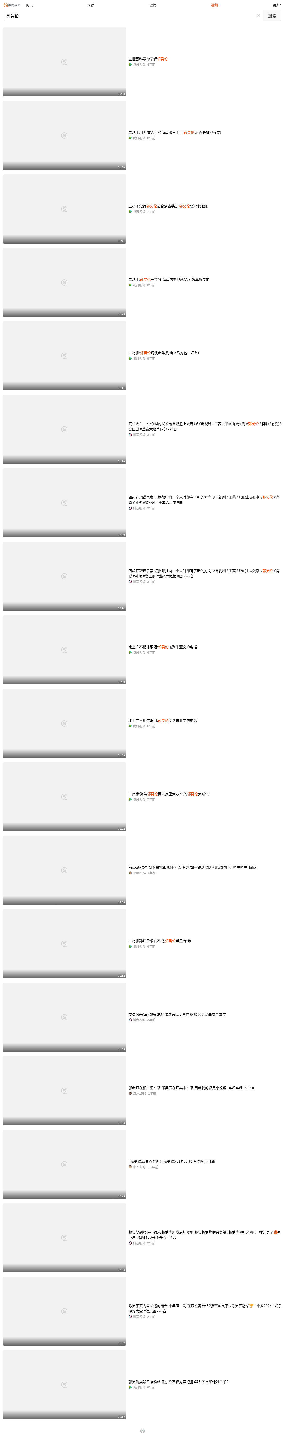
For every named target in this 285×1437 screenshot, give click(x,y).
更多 (276, 5)
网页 (29, 5)
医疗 (91, 5)
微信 (152, 5)
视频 (214, 5)
